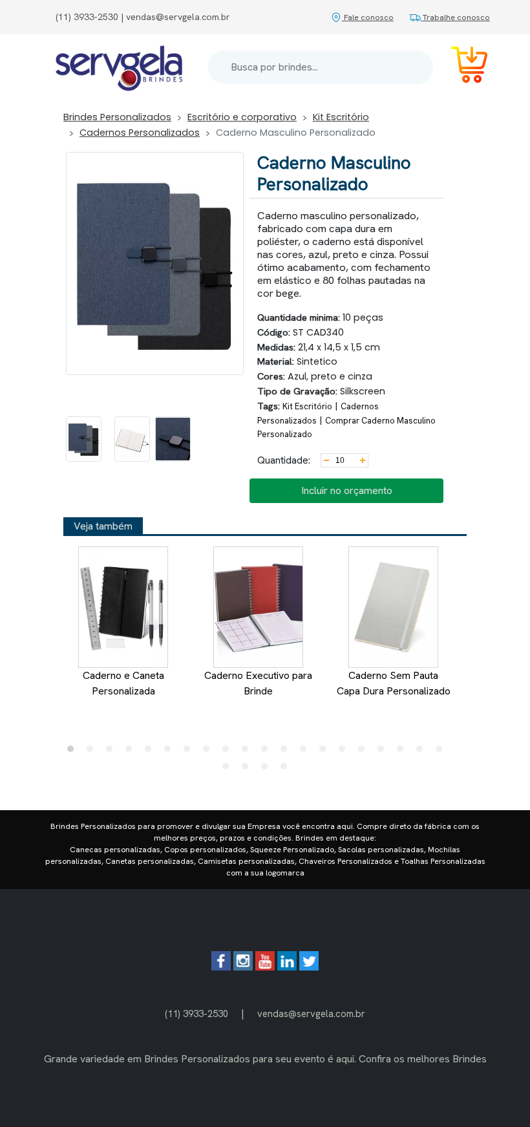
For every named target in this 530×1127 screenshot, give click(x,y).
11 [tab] (267, 752)
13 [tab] (306, 752)
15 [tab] (345, 752)
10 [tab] (248, 752)
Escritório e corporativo (242, 117)
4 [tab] (131, 752)
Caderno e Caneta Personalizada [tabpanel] (123, 683)
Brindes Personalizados (117, 117)
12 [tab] (287, 752)
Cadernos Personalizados (140, 132)
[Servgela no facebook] (221, 967)
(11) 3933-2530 (196, 1013)
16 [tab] (364, 752)
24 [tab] (287, 769)
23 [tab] (267, 769)
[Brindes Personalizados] (119, 67)
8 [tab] (209, 752)
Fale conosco (368, 17)
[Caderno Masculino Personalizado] (83, 439)
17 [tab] (383, 752)
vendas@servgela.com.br (311, 1013)
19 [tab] (422, 752)
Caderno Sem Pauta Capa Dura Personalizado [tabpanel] (393, 683)
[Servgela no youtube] (265, 967)
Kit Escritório (341, 117)
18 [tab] (403, 752)
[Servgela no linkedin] (287, 967)
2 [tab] (93, 752)
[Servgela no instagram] (243, 967)
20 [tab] (442, 752)
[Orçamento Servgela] (461, 67)
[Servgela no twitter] (309, 967)
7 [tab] (190, 752)
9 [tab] (228, 752)
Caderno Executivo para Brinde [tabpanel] (258, 683)
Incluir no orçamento (346, 490)
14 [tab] (325, 752)
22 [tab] (248, 769)
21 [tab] (228, 769)
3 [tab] (112, 752)
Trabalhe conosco (455, 17)
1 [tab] (73, 752)
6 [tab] (170, 752)
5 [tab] (151, 752)
